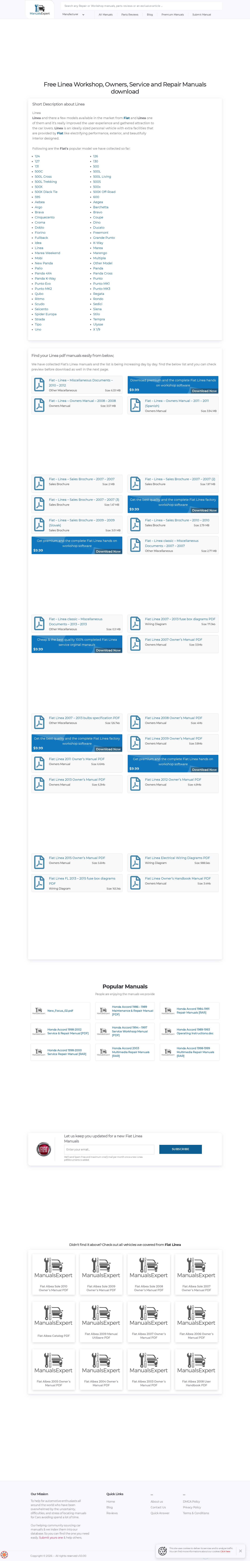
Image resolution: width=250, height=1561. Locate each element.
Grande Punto (104, 238)
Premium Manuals (173, 14)
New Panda (44, 263)
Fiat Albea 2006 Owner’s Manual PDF (196, 1335)
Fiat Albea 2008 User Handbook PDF (196, 1383)
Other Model (102, 263)
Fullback (41, 238)
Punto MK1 (101, 284)
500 (96, 166)
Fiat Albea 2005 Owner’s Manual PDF (53, 1383)
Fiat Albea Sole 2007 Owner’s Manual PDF (196, 1288)
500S (97, 182)
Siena (97, 309)
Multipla (99, 258)
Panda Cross (102, 273)
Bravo (97, 212)
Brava (39, 212)
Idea (38, 243)
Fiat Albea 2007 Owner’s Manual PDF (149, 1335)
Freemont (100, 233)
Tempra (99, 319)
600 (96, 197)
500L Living (102, 177)
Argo (38, 207)
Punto (98, 278)
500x (97, 187)
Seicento (41, 309)
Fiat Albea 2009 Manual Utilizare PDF (101, 1335)
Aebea (40, 202)
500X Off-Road (104, 192)
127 (37, 161)
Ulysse (98, 324)
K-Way (98, 243)
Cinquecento (45, 217)
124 (37, 156)
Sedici (97, 304)
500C (39, 171)
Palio (39, 268)
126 (95, 156)
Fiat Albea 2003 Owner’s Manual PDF (149, 1383)
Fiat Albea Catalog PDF (54, 1335)
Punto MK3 (101, 289)
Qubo (39, 294)
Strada (40, 319)
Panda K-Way (45, 278)
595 (37, 197)
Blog (150, 14)
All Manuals (106, 14)
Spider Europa (46, 314)
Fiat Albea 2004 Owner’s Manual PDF (101, 1383)
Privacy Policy (192, 1507)
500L (97, 171)
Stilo (96, 314)
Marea (98, 248)
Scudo (39, 304)
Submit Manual (202, 14)
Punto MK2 (43, 289)
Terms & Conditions (196, 1513)
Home (110, 1501)
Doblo (39, 227)
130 (95, 161)
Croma (40, 222)
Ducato (98, 227)
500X (39, 187)
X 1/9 (96, 329)
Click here (225, 1551)
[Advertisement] (125, 50)
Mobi (39, 258)
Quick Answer (160, 1513)
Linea (39, 248)
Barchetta (101, 207)
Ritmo (39, 299)
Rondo (98, 299)
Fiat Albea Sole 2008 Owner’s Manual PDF (148, 1288)
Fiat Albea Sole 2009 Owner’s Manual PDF (101, 1288)
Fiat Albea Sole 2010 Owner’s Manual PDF (53, 1288)
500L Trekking (46, 182)
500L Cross (43, 177)
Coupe (98, 217)
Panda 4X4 (43, 273)
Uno (38, 329)
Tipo (38, 324)
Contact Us (158, 1507)
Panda (98, 268)
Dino (97, 222)
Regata (98, 294)
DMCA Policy (191, 1501)
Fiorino (40, 233)
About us (157, 1501)
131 (37, 166)
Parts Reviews (129, 14)
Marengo (100, 253)
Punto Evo (43, 284)
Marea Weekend (47, 253)
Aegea (98, 202)
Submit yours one (51, 1537)
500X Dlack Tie (46, 192)
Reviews (112, 1513)
